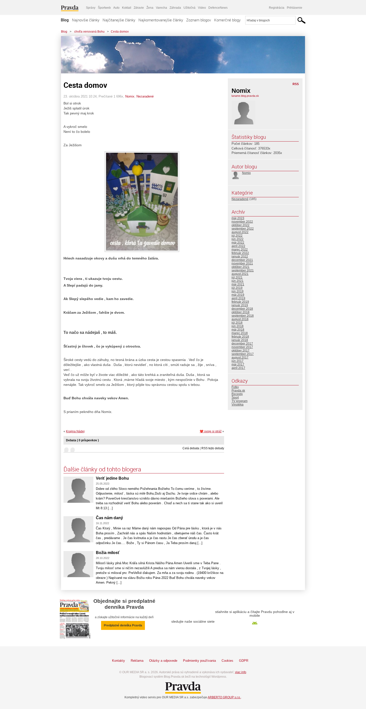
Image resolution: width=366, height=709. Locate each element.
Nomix (129, 96)
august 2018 (240, 319)
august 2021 (240, 274)
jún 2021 (238, 281)
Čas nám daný (109, 518)
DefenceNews (218, 7)
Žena (149, 7)
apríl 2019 (238, 298)
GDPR (243, 660)
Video (202, 7)
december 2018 (242, 308)
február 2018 (240, 336)
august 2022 (240, 232)
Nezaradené (145, 96)
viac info (240, 672)
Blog (65, 20)
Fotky (235, 387)
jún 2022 (238, 239)
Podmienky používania (199, 660)
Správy (90, 7)
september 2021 (243, 270)
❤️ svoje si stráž (211, 431)
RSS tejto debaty (212, 448)
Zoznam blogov (198, 19)
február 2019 (240, 302)
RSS (296, 84)
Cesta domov (120, 31)
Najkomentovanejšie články (160, 19)
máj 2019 (238, 295)
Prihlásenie (294, 7)
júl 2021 (237, 277)
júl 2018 (237, 322)
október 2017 (240, 350)
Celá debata (191, 448)
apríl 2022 (238, 246)
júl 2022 (237, 235)
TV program (239, 401)
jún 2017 (238, 361)
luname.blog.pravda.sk (245, 95)
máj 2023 (238, 218)
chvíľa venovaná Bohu (89, 31)
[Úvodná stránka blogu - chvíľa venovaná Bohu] (179, 54)
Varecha (161, 7)
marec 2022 (240, 249)
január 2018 (240, 340)
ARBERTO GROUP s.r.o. (224, 697)
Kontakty (118, 660)
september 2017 (243, 354)
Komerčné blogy (227, 19)
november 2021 (242, 263)
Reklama (137, 660)
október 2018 (240, 312)
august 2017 (240, 357)
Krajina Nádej (75, 431)
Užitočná (189, 7)
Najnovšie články (85, 19)
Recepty (237, 394)
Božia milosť (108, 553)
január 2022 (240, 256)
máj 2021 (238, 284)
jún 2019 (238, 291)
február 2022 (240, 253)
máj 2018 (238, 329)
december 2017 (242, 343)
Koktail (126, 7)
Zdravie (139, 7)
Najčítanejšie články (119, 19)
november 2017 (242, 347)
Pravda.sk (238, 390)
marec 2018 (240, 333)
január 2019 (240, 305)
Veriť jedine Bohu (112, 478)
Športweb (104, 7)
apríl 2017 (238, 368)
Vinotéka (238, 404)
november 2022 (242, 221)
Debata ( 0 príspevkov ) (82, 440)
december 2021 (242, 260)
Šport (235, 397)
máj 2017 (238, 364)
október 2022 (240, 225)
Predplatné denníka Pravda (123, 625)
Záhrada (175, 7)
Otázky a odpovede (163, 660)
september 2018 (243, 315)
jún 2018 (238, 326)
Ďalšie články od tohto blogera (102, 469)
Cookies (227, 660)
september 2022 (243, 228)
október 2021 (240, 267)
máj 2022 (238, 242)
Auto (116, 7)
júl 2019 (237, 288)
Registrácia (276, 7)
